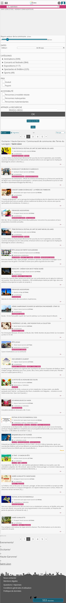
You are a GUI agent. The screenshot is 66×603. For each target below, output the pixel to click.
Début (4, 48)
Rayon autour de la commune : (14, 36)
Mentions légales (10, 581)
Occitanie (5, 141)
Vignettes (15, 133)
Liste (3, 133)
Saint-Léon (5, 563)
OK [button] (33, 114)
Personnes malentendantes (16, 102)
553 (48, 600)
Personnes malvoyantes (15, 98)
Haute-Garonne (18, 141)
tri (33, 133)
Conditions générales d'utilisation (17, 588)
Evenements (6, 542)
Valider (33, 127)
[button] (33, 122)
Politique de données (12, 591)
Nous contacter (9, 578)
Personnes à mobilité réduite (17, 95)
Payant (8, 85)
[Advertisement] (33, 22)
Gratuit (8, 82)
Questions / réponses (12, 585)
